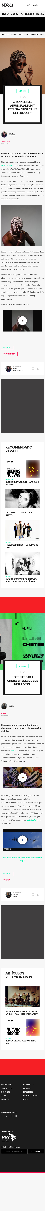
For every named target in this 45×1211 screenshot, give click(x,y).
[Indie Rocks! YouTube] (17, 1116)
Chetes (3, 713)
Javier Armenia (11, 705)
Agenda (14, 14)
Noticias (5, 35)
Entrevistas (28, 1084)
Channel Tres (5, 141)
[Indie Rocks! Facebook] (2, 1116)
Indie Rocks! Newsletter (10, 1147)
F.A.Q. (25, 1099)
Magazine (29, 14)
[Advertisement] (22, 406)
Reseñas (14, 35)
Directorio (28, 1092)
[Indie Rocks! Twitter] (7, 1116)
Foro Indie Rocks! (31, 1096)
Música (5, 14)
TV (22, 14)
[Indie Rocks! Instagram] (12, 1116)
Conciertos (23, 35)
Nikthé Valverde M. (12, 134)
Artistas (27, 1088)
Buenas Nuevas (10, 479)
